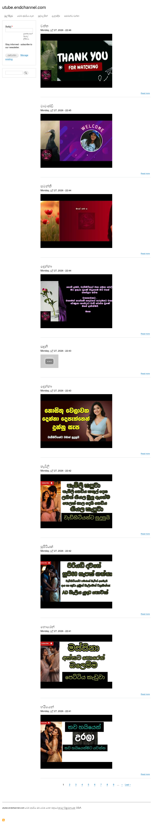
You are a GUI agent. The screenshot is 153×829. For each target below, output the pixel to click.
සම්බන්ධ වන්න (71, 15)
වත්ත (44, 25)
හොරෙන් (47, 626)
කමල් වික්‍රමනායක (66, 807)
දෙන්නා (46, 266)
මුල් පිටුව (8, 15)
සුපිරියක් (46, 546)
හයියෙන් (47, 706)
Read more (145, 93)
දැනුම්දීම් (56, 15)
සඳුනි (44, 346)
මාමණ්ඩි (46, 105)
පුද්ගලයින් (43, 15)
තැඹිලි (44, 466)
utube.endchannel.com (24, 7)
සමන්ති (46, 185)
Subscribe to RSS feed (3, 820)
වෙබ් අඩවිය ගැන (25, 15)
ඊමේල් (8, 26)
